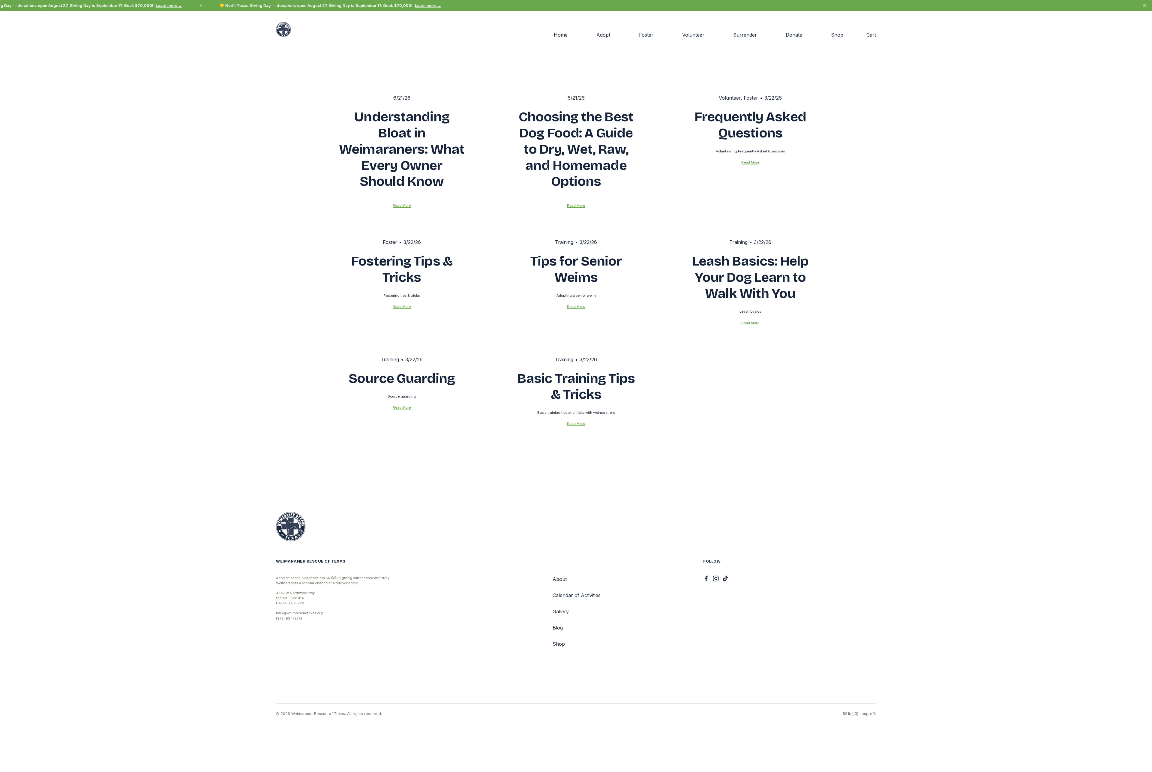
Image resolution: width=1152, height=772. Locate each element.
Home (561, 35)
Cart (871, 35)
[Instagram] (716, 578)
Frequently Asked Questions (750, 125)
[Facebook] (706, 578)
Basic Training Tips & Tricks (576, 386)
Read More (402, 205)
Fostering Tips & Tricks (401, 269)
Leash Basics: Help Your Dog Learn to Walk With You (750, 277)
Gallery (561, 611)
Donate (794, 35)
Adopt (603, 35)
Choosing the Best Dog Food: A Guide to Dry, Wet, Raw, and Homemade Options (576, 149)
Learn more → (163, 5)
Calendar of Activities (577, 595)
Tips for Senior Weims (576, 269)
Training (564, 242)
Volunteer (693, 35)
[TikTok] (725, 578)
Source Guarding (402, 378)
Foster (646, 35)
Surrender (745, 35)
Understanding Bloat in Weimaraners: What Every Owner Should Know (401, 149)
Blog (558, 628)
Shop (837, 35)
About (560, 579)
